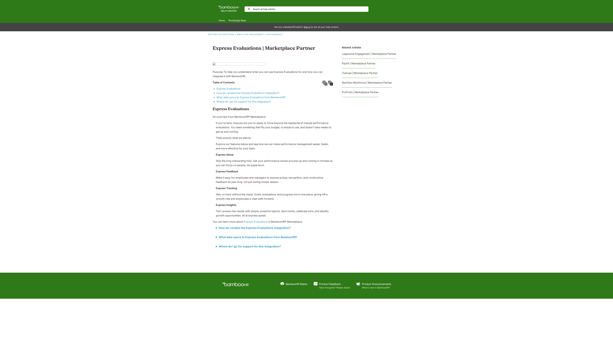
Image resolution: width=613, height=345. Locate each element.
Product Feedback (330, 284)
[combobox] (310, 9)
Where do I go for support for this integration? (243, 101)
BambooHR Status (296, 284)
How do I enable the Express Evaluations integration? (247, 93)
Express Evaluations (228, 88)
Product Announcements (376, 284)
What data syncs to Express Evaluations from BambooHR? (251, 97)
